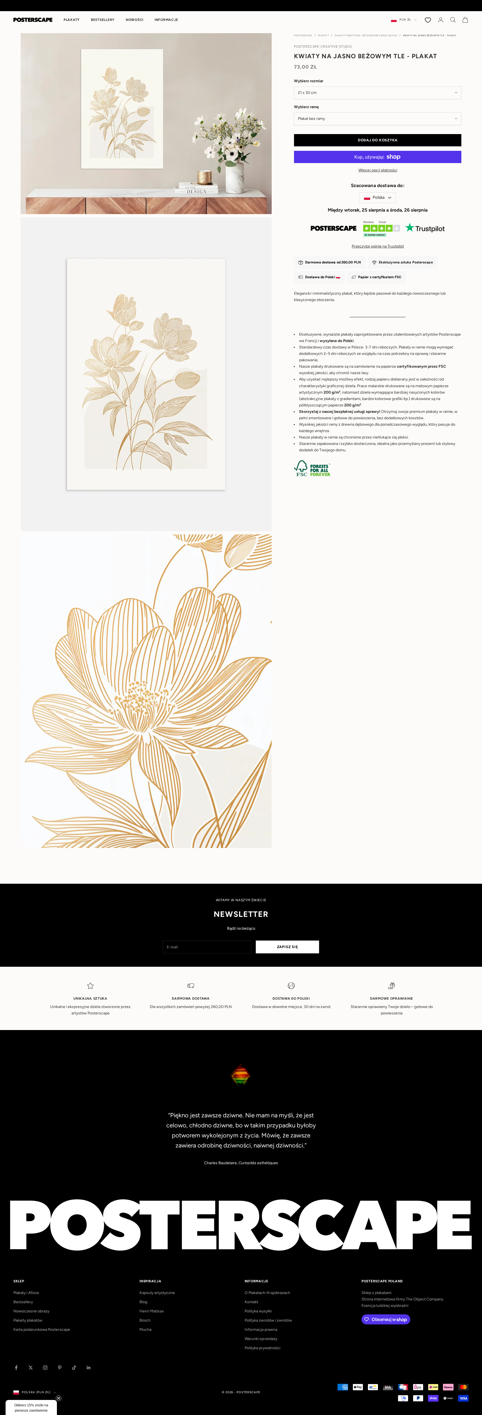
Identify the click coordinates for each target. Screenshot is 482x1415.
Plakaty (72, 20)
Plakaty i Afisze (26, 1292)
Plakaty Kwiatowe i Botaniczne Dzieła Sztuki (366, 35)
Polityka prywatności (262, 1348)
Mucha (145, 1329)
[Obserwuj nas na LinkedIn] (88, 1367)
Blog (143, 1302)
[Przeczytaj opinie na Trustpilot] (377, 230)
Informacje (166, 20)
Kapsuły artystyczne (157, 1292)
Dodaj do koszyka (377, 140)
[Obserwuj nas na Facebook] (16, 1367)
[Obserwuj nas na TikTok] (74, 1367)
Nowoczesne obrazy (31, 1311)
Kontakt (251, 1302)
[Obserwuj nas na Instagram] (45, 1367)
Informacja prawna (261, 1329)
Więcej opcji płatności (377, 170)
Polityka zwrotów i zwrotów (268, 1320)
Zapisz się (287, 947)
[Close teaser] (58, 1398)
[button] (31, 1407)
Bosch (145, 1320)
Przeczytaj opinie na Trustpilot (378, 246)
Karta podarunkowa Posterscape (41, 1329)
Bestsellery (103, 20)
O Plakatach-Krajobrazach (267, 1292)
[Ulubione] (428, 20)
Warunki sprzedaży (261, 1338)
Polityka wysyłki (258, 1311)
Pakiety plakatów (27, 1320)
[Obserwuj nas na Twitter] (30, 1367)
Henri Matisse (151, 1311)
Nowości (134, 20)
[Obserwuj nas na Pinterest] (59, 1367)
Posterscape (303, 35)
